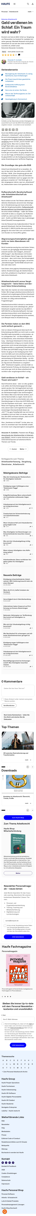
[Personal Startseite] (6, 3)
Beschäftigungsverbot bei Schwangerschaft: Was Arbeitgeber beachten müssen (17, 663)
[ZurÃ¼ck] (27, 766)
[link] (4, 11)
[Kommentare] (19, 54)
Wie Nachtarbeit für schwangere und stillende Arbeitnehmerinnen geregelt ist (18, 634)
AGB (30, 1024)
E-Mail (4, 1015)
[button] (8, 705)
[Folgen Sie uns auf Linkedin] (3, 1163)
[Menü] (14, 4)
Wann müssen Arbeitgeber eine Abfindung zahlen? (16, 551)
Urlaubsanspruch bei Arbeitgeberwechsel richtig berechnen (17, 505)
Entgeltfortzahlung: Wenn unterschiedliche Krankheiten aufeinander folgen (17, 496)
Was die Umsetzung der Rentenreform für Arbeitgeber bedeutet (16, 478)
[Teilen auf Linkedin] (16, 130)
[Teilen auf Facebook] (9, 130)
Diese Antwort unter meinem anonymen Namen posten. (18, 700)
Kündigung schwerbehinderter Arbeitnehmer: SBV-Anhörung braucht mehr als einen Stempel (17, 581)
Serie (4, 52)
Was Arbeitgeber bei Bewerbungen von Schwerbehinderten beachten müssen (17, 533)
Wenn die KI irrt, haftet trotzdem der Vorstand (16, 591)
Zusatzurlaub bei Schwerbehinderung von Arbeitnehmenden (16, 514)
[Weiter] (32, 767)
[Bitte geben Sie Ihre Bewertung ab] (13, 55)
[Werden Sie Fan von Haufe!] (13, 1163)
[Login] (33, 4)
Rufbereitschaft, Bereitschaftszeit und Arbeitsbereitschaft (17, 208)
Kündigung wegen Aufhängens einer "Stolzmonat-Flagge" (16, 487)
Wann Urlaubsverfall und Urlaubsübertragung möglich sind (18, 524)
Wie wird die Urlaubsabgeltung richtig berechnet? (16, 542)
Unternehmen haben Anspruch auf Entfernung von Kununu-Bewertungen (17, 607)
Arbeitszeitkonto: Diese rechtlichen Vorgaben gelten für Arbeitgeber (17, 560)
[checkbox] (2, 699)
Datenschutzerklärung (17, 1028)
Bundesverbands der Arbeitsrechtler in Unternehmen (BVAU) (17, 435)
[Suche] (28, 4)
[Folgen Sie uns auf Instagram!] (9, 1163)
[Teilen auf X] (6, 130)
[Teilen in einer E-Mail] (3, 130)
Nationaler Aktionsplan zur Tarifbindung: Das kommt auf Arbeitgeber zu (17, 616)
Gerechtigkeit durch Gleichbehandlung (17, 599)
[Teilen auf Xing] (13, 130)
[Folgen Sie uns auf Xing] (6, 1163)
